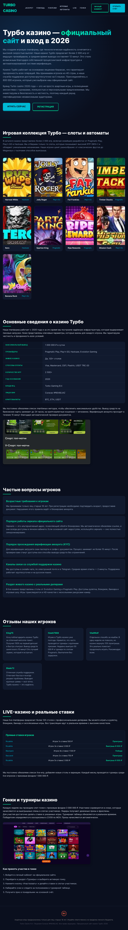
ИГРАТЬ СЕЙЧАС (16, 106)
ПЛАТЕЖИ (52, 8)
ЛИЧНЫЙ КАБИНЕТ (98, 8)
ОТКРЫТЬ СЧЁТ (117, 7)
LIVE (75, 8)
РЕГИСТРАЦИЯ (45, 106)
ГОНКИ (83, 8)
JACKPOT (29, 8)
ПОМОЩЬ (40, 8)
